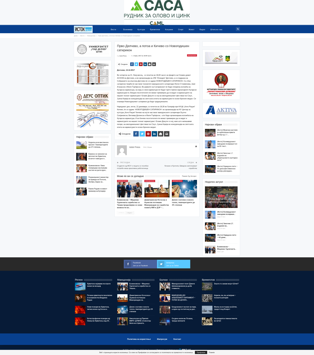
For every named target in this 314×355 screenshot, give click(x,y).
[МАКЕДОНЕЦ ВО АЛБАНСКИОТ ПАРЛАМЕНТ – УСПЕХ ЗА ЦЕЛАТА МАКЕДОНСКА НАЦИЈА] (165, 298)
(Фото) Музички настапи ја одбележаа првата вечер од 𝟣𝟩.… (227, 132)
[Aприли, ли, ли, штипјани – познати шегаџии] (207, 298)
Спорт (180, 29)
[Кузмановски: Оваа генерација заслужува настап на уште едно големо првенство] (81, 168)
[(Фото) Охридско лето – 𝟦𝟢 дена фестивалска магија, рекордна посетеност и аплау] (210, 169)
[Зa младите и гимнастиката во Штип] (207, 321)
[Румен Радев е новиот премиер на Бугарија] (81, 191)
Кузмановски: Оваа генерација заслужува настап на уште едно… (97, 168)
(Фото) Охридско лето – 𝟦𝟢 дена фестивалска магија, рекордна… (227, 168)
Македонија (192, 55)
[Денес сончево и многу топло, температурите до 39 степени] (184, 189)
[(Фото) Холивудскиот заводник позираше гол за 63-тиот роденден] (210, 144)
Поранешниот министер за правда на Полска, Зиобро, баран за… (98, 179)
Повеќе (212, 352)
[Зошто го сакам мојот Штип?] (207, 286)
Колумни (169, 29)
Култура (141, 29)
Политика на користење (139, 339)
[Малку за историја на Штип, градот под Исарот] (207, 310)
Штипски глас (216, 29)
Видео (202, 29)
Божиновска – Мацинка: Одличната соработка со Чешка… (139, 286)
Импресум (162, 339)
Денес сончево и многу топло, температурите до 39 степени (141, 309)
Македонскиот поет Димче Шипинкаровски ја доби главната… (183, 286)
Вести (113, 29)
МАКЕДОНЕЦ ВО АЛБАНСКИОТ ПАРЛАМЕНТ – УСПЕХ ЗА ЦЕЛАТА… (183, 297)
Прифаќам (201, 352)
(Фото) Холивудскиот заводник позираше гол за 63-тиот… (227, 144)
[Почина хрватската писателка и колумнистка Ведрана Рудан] (80, 298)
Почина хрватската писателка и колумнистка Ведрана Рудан (99, 297)
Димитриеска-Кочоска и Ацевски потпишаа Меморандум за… (139, 297)
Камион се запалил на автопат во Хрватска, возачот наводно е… (97, 156)
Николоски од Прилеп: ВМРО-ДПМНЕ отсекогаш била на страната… (140, 321)
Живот (191, 29)
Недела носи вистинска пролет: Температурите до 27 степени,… (98, 144)
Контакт (177, 339)
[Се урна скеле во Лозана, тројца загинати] (165, 321)
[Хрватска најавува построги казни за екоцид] (80, 286)
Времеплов (155, 29)
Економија (127, 29)
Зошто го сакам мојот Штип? (226, 284)
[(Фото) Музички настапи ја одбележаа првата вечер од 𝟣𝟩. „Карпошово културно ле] (210, 133)
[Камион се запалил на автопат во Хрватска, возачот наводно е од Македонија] (81, 157)
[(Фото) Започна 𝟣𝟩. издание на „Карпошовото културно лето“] (210, 156)
